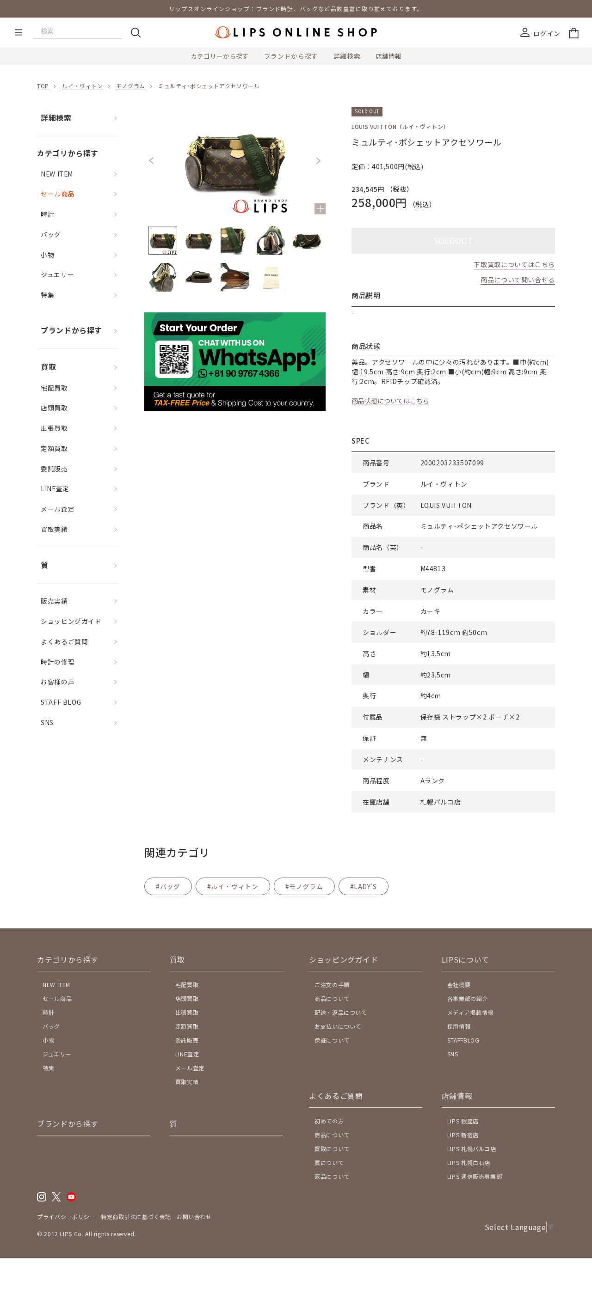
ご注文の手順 (332, 984)
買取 (48, 366)
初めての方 (329, 1121)
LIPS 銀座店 (463, 1121)
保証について (332, 1040)
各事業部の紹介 (467, 998)
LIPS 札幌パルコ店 (471, 1149)
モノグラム (130, 86)
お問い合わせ (194, 1216)
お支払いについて (337, 1026)
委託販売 (54, 468)
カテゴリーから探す (220, 56)
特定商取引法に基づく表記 (136, 1216)
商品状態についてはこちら (390, 400)
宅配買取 (54, 387)
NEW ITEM (57, 173)
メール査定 (57, 508)
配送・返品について (340, 1012)
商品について (332, 998)
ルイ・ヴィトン (82, 86)
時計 (47, 214)
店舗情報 (388, 56)
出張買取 (54, 428)
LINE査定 (55, 488)
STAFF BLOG (61, 702)
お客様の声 (57, 681)
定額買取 (54, 448)
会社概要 (459, 984)
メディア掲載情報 (470, 1012)
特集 (47, 294)
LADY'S (365, 886)
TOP (43, 86)
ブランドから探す (291, 56)
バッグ (51, 234)
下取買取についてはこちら (514, 264)
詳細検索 (347, 56)
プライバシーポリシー (66, 1216)
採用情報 (459, 1026)
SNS (47, 722)
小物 (47, 254)
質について (329, 1162)
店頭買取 (54, 407)
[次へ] (318, 160)
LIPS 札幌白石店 (468, 1162)
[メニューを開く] (18, 32)
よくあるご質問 (64, 641)
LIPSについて (465, 959)
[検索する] (135, 32)
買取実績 (54, 529)
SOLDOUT (453, 240)
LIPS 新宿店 (463, 1135)
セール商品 (57, 193)
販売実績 (54, 600)
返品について (332, 1176)
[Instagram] (41, 1199)
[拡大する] (320, 208)
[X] (56, 1199)
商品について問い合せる (518, 279)
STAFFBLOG (463, 1040)
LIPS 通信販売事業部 (474, 1176)
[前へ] (151, 160)
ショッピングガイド (71, 621)
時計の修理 (57, 661)
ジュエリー (57, 274)
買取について (332, 1149)
